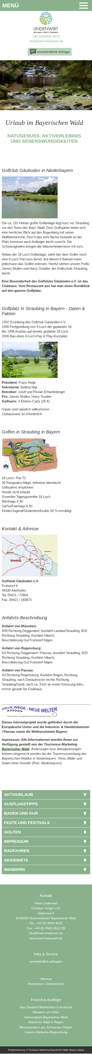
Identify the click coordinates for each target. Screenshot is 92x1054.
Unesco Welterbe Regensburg (46, 1032)
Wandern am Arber (46, 1012)
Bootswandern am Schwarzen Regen (46, 1027)
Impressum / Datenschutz (46, 984)
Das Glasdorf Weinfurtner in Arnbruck (46, 1007)
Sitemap (46, 979)
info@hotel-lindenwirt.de (46, 41)
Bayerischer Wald (15, 749)
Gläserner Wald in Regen (46, 1022)
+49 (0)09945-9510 (46, 36)
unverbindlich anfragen (46, 961)
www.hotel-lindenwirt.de (46, 938)
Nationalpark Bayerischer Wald (46, 1017)
